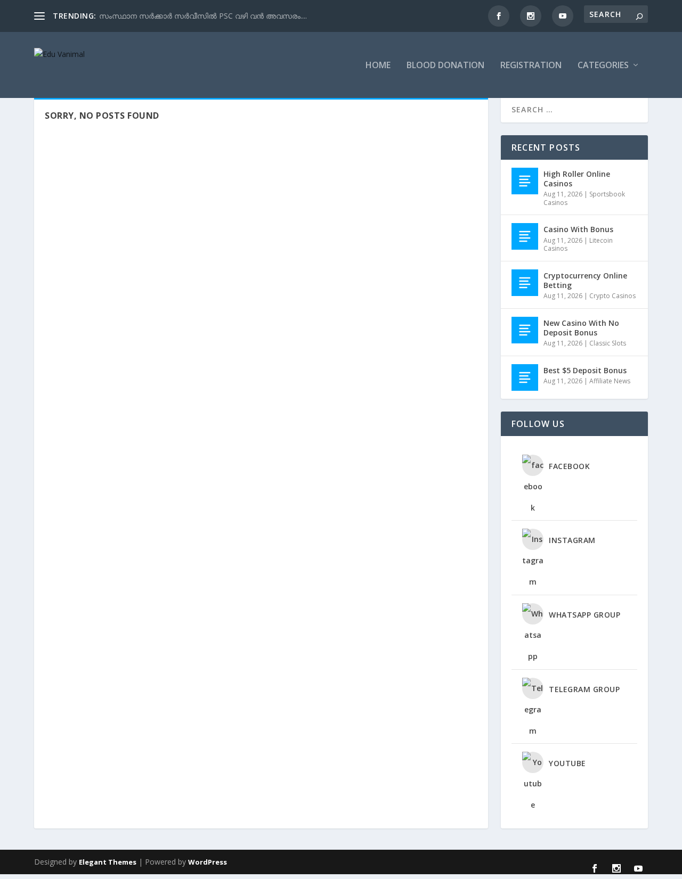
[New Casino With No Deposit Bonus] (525, 330)
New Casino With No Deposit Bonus (581, 328)
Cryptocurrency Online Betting (585, 280)
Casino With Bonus (578, 229)
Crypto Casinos (612, 295)
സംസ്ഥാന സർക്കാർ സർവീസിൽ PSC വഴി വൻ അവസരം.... (203, 16)
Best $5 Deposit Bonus (585, 370)
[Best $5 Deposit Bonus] (525, 377)
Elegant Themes (107, 862)
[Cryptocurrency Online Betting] (525, 282)
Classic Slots (607, 343)
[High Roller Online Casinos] (525, 181)
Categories (603, 66)
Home (378, 66)
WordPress (207, 862)
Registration (531, 66)
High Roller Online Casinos (576, 178)
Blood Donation (445, 66)
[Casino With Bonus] (525, 236)
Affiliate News (609, 380)
